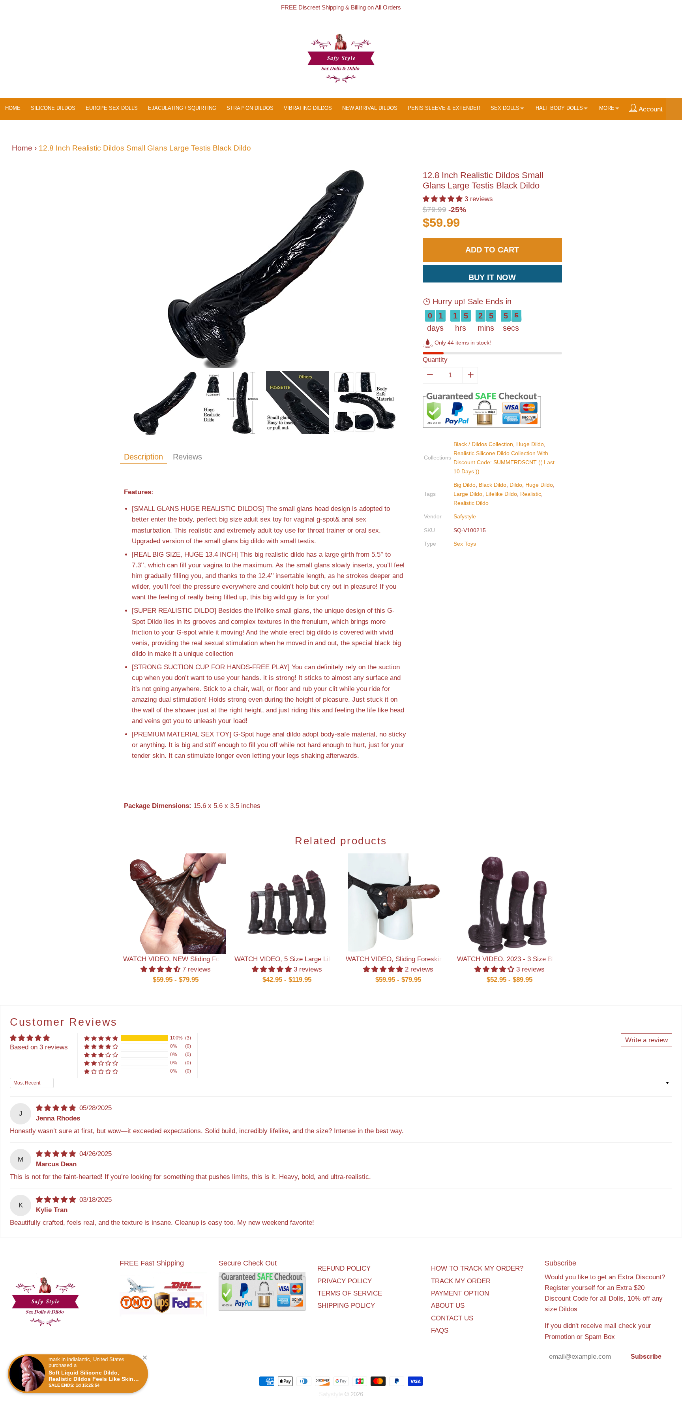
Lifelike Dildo (501, 494)
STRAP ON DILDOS (250, 108)
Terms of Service (349, 1293)
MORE (607, 108)
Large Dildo (467, 494)
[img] (57, 1108)
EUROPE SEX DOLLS (112, 108)
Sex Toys (464, 543)
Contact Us (452, 1318)
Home (22, 148)
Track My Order (461, 1281)
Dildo (516, 485)
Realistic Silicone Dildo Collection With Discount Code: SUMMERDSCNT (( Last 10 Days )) (504, 462)
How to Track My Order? (477, 1268)
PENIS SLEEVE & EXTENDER (444, 108)
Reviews (187, 456)
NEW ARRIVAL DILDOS (369, 108)
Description (143, 456)
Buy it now (492, 277)
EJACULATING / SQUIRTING (182, 108)
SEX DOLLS (505, 108)
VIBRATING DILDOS (308, 108)
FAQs (439, 1330)
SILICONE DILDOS (53, 108)
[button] (444, 199)
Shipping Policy (346, 1305)
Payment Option (460, 1293)
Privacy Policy (344, 1281)
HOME (13, 108)
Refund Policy (344, 1268)
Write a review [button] (646, 1040)
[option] (265, 270)
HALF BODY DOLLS (559, 108)
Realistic (530, 494)
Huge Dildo (530, 444)
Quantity (435, 359)
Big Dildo (464, 485)
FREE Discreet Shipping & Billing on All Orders (341, 7)
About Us (448, 1305)
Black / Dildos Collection (483, 444)
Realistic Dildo (471, 503)
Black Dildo (492, 485)
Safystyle (464, 516)
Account (650, 109)
